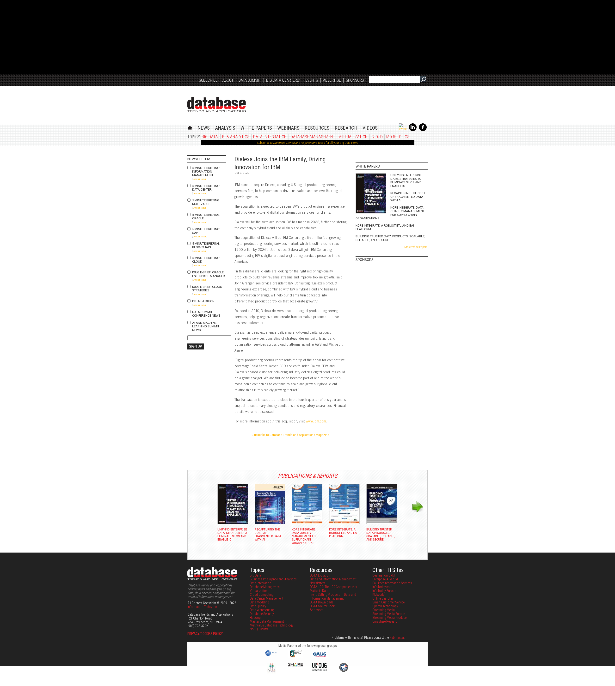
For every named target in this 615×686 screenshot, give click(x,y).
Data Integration (270, 136)
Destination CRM (383, 575)
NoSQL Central (259, 629)
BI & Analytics (236, 136)
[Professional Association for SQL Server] (271, 672)
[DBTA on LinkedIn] (413, 130)
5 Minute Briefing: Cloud (206, 259)
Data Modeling (259, 602)
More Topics (398, 136)
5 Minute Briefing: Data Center (206, 187)
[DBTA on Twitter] (403, 129)
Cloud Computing (261, 594)
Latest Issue (199, 179)
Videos (370, 128)
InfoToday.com (382, 587)
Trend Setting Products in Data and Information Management (333, 596)
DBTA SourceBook (322, 606)
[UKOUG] (319, 670)
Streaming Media (383, 610)
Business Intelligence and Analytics (273, 579)
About (228, 80)
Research (346, 128)
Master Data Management (267, 621)
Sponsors (355, 80)
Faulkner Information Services (392, 583)
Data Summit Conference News (206, 313)
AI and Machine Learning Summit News (205, 326)
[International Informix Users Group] (295, 657)
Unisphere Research (385, 621)
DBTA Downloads (321, 602)
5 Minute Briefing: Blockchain (206, 245)
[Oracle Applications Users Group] (319, 657)
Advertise (332, 80)
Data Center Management (266, 598)
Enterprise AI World (385, 579)
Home (189, 127)
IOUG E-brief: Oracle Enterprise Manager (208, 274)
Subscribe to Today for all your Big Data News (307, 142)
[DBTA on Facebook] (423, 130)
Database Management (312, 136)
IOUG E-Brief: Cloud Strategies (207, 288)
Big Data (210, 136)
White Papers (256, 128)
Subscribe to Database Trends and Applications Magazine (290, 435)
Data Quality (258, 606)
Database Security (262, 614)
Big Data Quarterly (283, 80)
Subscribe (208, 80)
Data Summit (250, 80)
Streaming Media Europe (388, 614)
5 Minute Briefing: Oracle (206, 216)
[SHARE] (295, 666)
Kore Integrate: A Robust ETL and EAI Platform (385, 227)
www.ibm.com (316, 421)
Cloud (377, 136)
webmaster (396, 637)
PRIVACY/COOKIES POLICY (205, 634)
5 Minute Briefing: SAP (206, 231)
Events (311, 80)
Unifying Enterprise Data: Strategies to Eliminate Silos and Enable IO (406, 180)
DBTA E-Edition (203, 301)
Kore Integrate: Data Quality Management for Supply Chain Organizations (390, 213)
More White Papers (416, 247)
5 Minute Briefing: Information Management (206, 171)
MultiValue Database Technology (271, 625)
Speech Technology (385, 606)
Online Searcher (382, 598)
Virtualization (353, 136)
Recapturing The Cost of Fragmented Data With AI (407, 196)
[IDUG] (271, 655)
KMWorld (378, 594)
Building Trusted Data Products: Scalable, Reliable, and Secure (390, 238)
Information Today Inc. (202, 607)
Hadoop (255, 618)
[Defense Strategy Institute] (343, 671)
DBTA (216, 104)
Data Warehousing (262, 610)
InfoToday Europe (384, 591)
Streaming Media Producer (389, 618)
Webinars (288, 128)
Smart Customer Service (388, 602)
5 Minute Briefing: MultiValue (206, 202)
